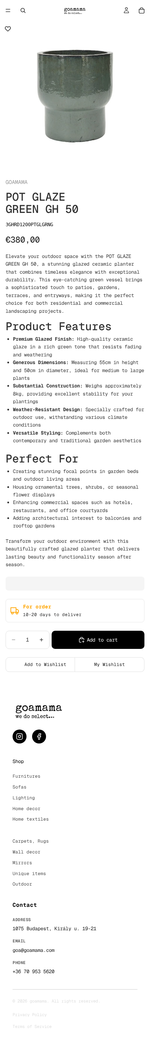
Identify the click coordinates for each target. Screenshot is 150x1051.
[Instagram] (20, 736)
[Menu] (8, 10)
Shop (18, 761)
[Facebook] (39, 736)
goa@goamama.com (33, 950)
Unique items (29, 873)
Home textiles (31, 819)
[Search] (23, 10)
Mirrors (22, 863)
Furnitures (26, 776)
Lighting (24, 798)
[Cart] (141, 10)
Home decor (26, 809)
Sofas (20, 787)
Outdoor (22, 884)
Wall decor (26, 852)
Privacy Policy (30, 1014)
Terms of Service (32, 1026)
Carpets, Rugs (31, 841)
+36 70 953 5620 (33, 971)
